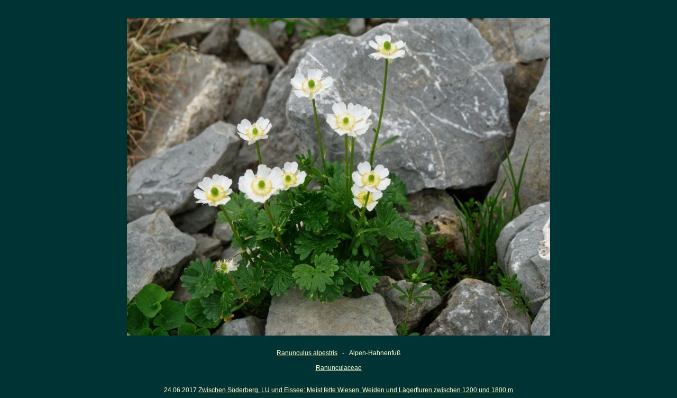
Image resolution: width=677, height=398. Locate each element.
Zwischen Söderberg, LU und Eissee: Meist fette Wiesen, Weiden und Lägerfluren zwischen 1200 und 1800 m (355, 390)
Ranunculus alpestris (307, 353)
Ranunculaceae (339, 368)
